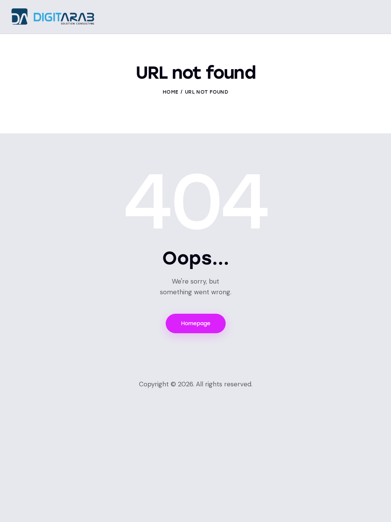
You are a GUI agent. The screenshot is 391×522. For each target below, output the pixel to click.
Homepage (195, 323)
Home (170, 92)
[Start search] (374, 18)
